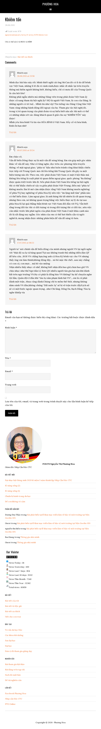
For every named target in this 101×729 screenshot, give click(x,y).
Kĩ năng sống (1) (12, 491)
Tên (8, 358)
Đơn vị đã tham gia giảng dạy (18, 651)
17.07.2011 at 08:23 (25, 242)
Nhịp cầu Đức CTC (13, 698)
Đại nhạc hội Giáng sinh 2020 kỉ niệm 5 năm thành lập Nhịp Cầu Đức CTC (38, 480)
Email (9, 371)
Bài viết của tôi (12, 600)
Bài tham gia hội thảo (15, 664)
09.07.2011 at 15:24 (25, 150)
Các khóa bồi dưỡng (14, 635)
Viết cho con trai (13, 616)
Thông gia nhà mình (30, 537)
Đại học (8, 646)
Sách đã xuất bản (13, 675)
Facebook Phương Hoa (15, 693)
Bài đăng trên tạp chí (15, 669)
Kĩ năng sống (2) (12, 485)
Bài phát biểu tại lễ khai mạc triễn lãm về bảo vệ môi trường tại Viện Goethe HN (53, 523)
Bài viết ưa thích (25, 57)
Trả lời (12, 132)
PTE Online (10, 704)
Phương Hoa (50, 4)
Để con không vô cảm (15, 501)
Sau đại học (10, 640)
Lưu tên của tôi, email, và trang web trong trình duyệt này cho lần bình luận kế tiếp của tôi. (49, 403)
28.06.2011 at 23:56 (25, 76)
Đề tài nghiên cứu (13, 680)
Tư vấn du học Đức (13, 630)
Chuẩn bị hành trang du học (18, 496)
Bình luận (11, 327)
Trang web (10, 384)
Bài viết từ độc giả (13, 606)
